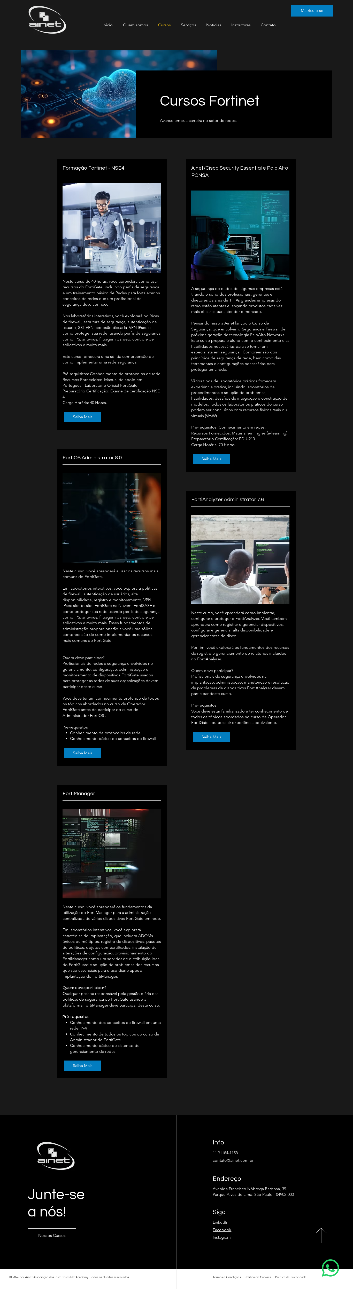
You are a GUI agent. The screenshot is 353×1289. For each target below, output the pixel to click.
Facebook (222, 1229)
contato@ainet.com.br (233, 1160)
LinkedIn (220, 1222)
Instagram (222, 1237)
